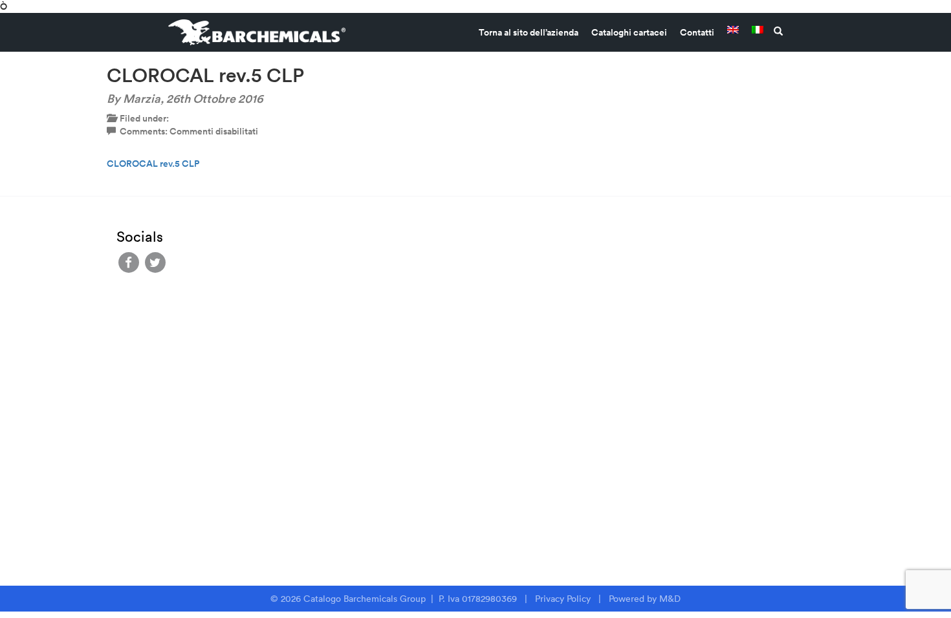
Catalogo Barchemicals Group (365, 598)
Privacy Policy (563, 598)
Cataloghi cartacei (629, 32)
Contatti (697, 32)
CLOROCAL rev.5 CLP (153, 163)
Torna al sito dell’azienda (528, 32)
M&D (670, 598)
